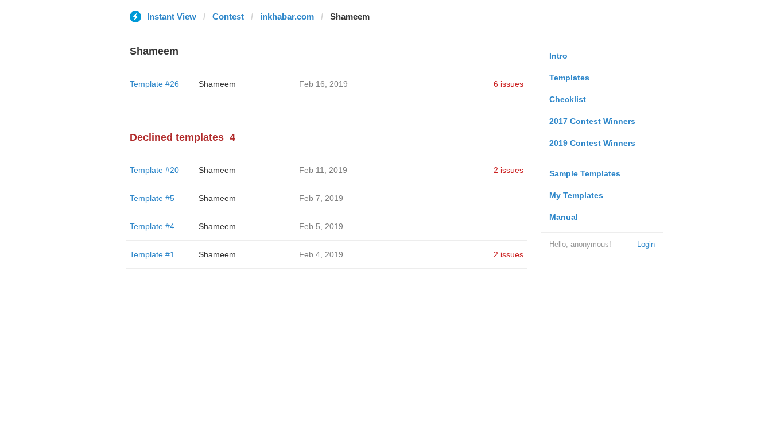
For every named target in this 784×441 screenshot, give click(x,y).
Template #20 (154, 170)
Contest (228, 16)
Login (646, 244)
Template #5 (152, 198)
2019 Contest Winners (592, 143)
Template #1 (152, 254)
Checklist (567, 99)
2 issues (508, 170)
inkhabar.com (287, 16)
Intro (558, 55)
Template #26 (154, 83)
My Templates (576, 195)
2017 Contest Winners (592, 121)
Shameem (217, 83)
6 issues (508, 83)
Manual (563, 217)
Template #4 (152, 226)
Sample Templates (584, 173)
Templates (569, 77)
